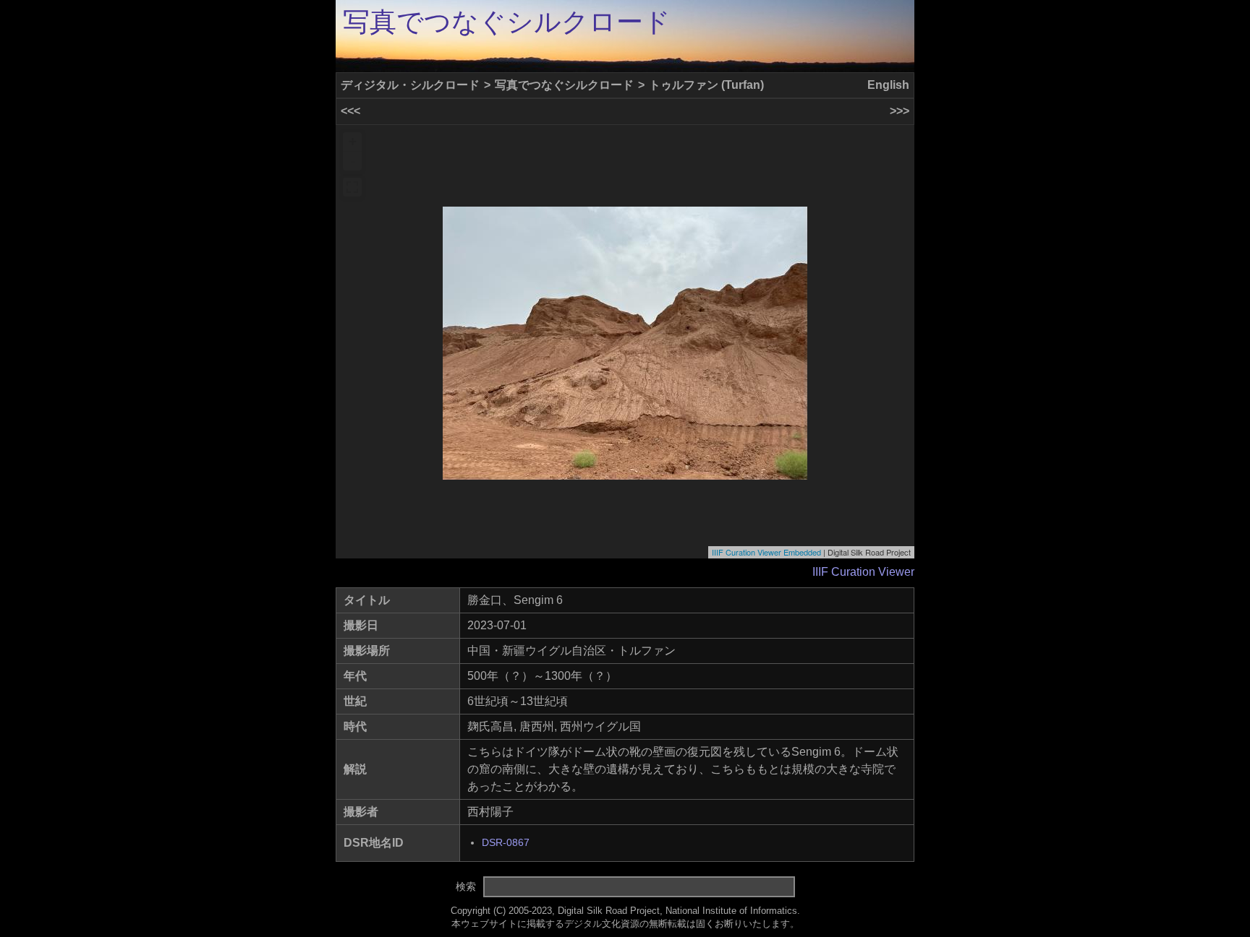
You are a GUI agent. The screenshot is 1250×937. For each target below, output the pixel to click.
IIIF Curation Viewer (863, 572)
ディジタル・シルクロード (410, 85)
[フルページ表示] (352, 187)
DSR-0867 (506, 842)
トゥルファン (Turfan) (706, 85)
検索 (466, 886)
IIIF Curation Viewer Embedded (766, 552)
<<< (350, 111)
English (888, 85)
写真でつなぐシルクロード (507, 22)
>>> (899, 111)
